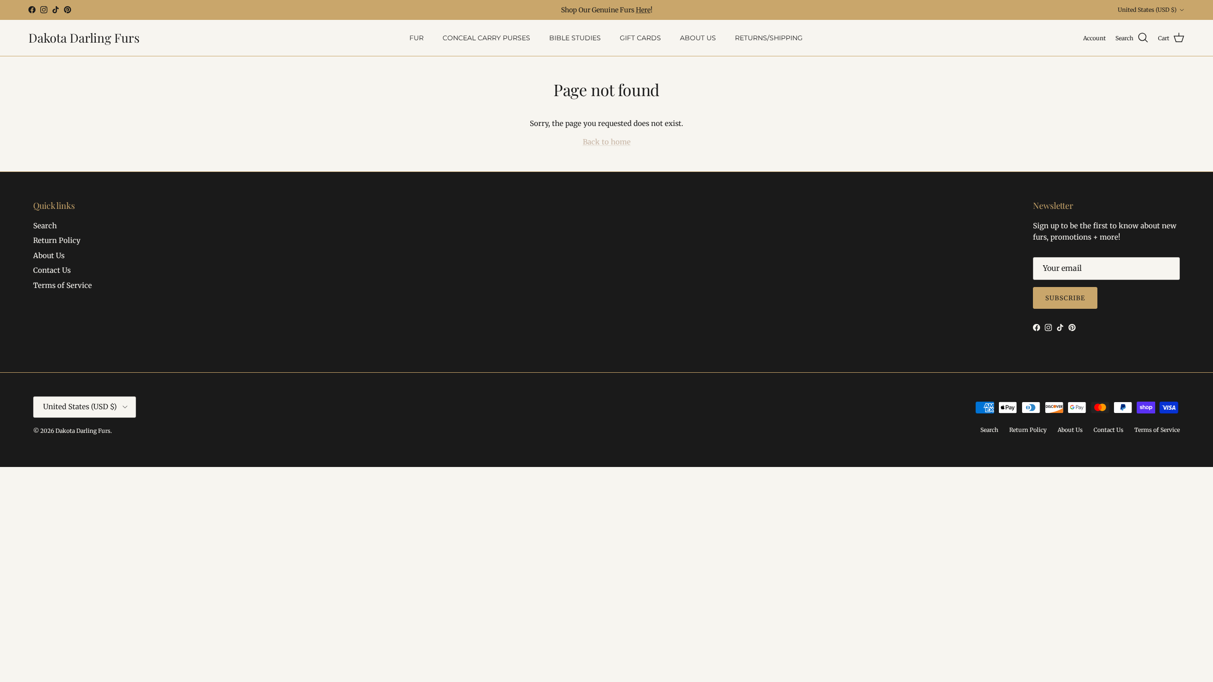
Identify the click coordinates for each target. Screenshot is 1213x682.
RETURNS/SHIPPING (769, 38)
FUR (416, 38)
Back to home (607, 141)
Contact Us (52, 270)
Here (643, 10)
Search (45, 225)
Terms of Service (62, 285)
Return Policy (57, 240)
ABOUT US (698, 38)
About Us (48, 255)
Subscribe (1065, 298)
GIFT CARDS (640, 38)
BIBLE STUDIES (575, 38)
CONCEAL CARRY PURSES (486, 38)
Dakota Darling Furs (82, 430)
